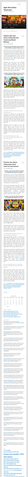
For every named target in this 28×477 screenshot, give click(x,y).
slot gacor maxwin (12, 154)
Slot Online (6, 27)
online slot (6, 472)
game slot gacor (7, 462)
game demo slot (7, 459)
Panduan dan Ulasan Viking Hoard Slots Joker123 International (11, 164)
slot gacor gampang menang (17, 153)
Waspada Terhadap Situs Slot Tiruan (11, 311)
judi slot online (15, 468)
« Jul (7, 306)
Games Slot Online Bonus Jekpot (10, 315)
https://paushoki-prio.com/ (8, 333)
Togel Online (12, 27)
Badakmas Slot (11, 432)
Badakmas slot (18, 256)
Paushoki (18, 322)
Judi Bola (9, 24)
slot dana (15, 152)
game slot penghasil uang (10, 463)
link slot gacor (6, 470)
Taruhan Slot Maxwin (12, 50)
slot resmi (18, 154)
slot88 (19, 155)
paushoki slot (9, 343)
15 (19, 301)
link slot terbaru (17, 470)
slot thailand (15, 155)
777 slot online (7, 450)
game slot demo (15, 460)
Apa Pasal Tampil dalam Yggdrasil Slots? (12, 316)
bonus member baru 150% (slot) (11, 452)
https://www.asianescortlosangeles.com (14, 407)
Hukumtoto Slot (18, 127)
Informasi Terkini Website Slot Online (11, 312)
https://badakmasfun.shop (11, 385)
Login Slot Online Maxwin (13, 174)
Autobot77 (15, 62)
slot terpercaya (9, 155)
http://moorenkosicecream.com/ (11, 375)
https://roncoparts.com (8, 358)
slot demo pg (20, 152)
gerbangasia (8, 396)
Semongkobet (7, 442)
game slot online (15, 462)
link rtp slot (21, 468)
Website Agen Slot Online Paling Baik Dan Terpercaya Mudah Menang (11, 39)
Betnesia (5, 348)
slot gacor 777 (8, 153)
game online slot (7, 460)
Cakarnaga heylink (9, 417)
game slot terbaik (8, 468)
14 (16, 301)
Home (5, 24)
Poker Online (15, 24)
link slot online (11, 470)
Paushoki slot (7, 326)
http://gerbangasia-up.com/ (10, 380)
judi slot (22, 146)
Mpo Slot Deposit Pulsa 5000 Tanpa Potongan (13, 314)
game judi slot (14, 459)
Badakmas (12, 338)
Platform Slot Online (15, 264)
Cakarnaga (6, 363)
